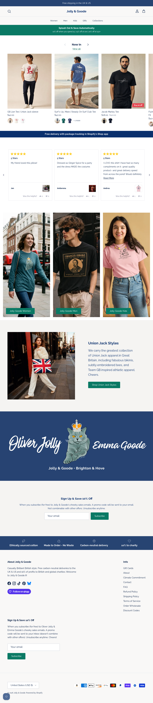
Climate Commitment (134, 577)
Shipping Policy (131, 596)
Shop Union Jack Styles (104, 385)
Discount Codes (131, 610)
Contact (127, 582)
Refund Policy (130, 591)
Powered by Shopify (34, 693)
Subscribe (100, 516)
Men (65, 21)
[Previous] (3, 175)
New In (76, 44)
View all (76, 49)
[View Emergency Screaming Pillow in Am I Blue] (46, 188)
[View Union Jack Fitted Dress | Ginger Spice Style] (92, 188)
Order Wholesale (132, 606)
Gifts (85, 21)
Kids (75, 21)
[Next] (149, 175)
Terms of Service (131, 601)
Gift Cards (128, 568)
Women (54, 21)
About (126, 573)
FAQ (125, 587)
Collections (97, 21)
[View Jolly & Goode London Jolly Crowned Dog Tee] (138, 188)
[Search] (9, 11)
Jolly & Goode (19, 693)
